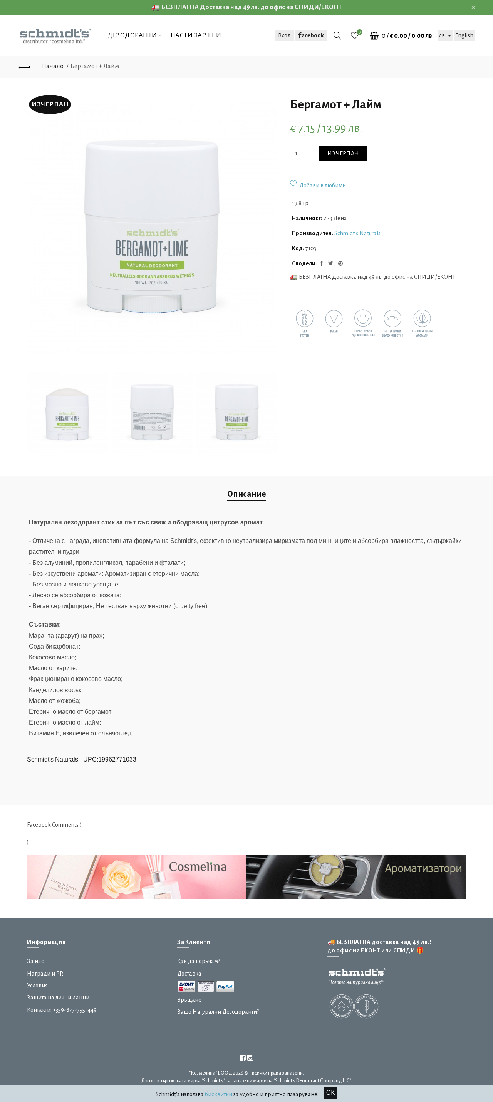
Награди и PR (45, 974)
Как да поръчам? (198, 961)
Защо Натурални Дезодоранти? (218, 1012)
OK (330, 1092)
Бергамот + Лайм (94, 66)
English (464, 35)
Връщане (189, 1000)
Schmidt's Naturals (357, 233)
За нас (35, 961)
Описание (246, 494)
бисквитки (218, 1094)
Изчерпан (343, 153)
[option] (67, 413)
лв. (443, 35)
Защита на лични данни (58, 997)
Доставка (189, 974)
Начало (52, 66)
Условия (37, 985)
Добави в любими (322, 185)
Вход (284, 35)
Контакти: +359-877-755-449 (62, 1010)
